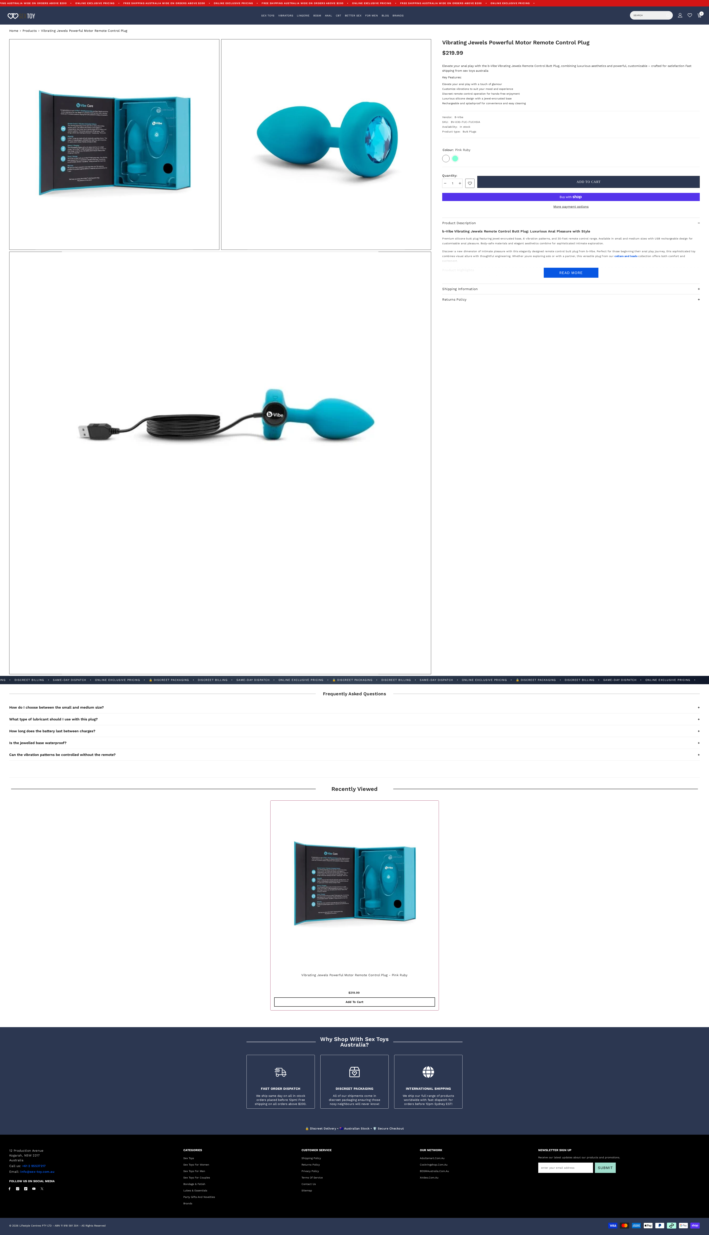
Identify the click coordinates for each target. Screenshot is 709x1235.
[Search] (651, 15)
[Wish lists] (690, 15)
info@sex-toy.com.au (37, 1171)
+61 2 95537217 (34, 1166)
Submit (605, 1168)
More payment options (571, 206)
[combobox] (647, 15)
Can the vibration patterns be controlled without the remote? (354, 755)
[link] (470, 183)
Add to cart (589, 182)
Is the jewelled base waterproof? (354, 743)
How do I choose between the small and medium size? (354, 707)
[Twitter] (42, 1188)
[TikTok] (25, 1188)
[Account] (680, 15)
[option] (355, 906)
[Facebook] (9, 1188)
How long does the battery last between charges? (354, 731)
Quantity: (449, 175)
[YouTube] (34, 1188)
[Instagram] (17, 1188)
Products (30, 31)
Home (13, 31)
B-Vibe (459, 117)
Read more (571, 273)
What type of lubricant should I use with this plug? (354, 719)
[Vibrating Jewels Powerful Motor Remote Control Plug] (354, 885)
